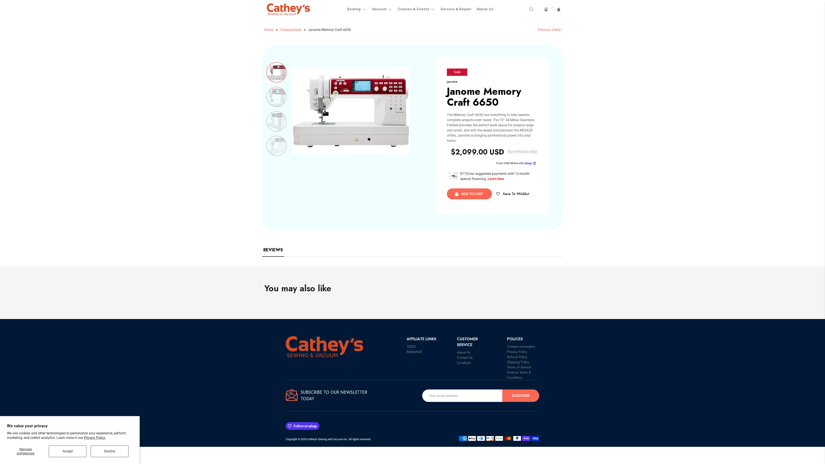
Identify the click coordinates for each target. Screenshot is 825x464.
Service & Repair (456, 9)
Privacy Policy (517, 351)
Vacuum (379, 9)
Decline (109, 451)
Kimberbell (414, 351)
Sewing (354, 9)
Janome (452, 81)
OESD (411, 346)
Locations (464, 362)
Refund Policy (517, 356)
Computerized (290, 30)
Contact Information (521, 346)
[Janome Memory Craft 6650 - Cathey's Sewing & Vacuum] (351, 110)
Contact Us (465, 357)
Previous (544, 30)
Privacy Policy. (95, 438)
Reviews (273, 250)
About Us (485, 9)
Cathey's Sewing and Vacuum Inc (327, 439)
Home (268, 30)
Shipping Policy (518, 362)
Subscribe (521, 396)
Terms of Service (519, 367)
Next (557, 30)
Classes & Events (413, 9)
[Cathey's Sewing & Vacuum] (288, 9)
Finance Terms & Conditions (519, 375)
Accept (68, 451)
